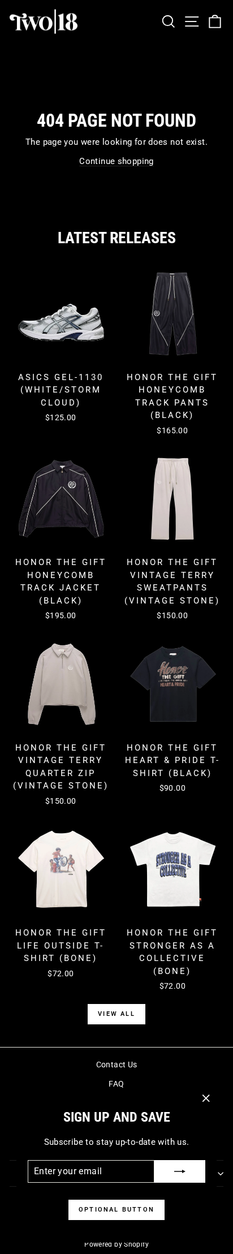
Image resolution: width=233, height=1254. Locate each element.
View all (116, 1014)
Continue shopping (116, 161)
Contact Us (116, 1064)
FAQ (116, 1083)
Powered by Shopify (116, 1244)
